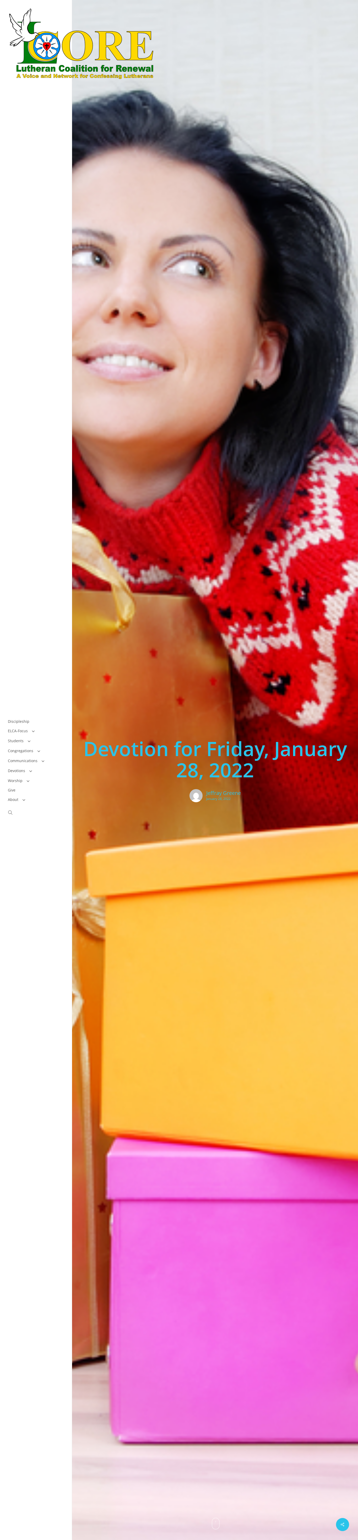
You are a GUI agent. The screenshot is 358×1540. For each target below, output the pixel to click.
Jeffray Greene (223, 793)
